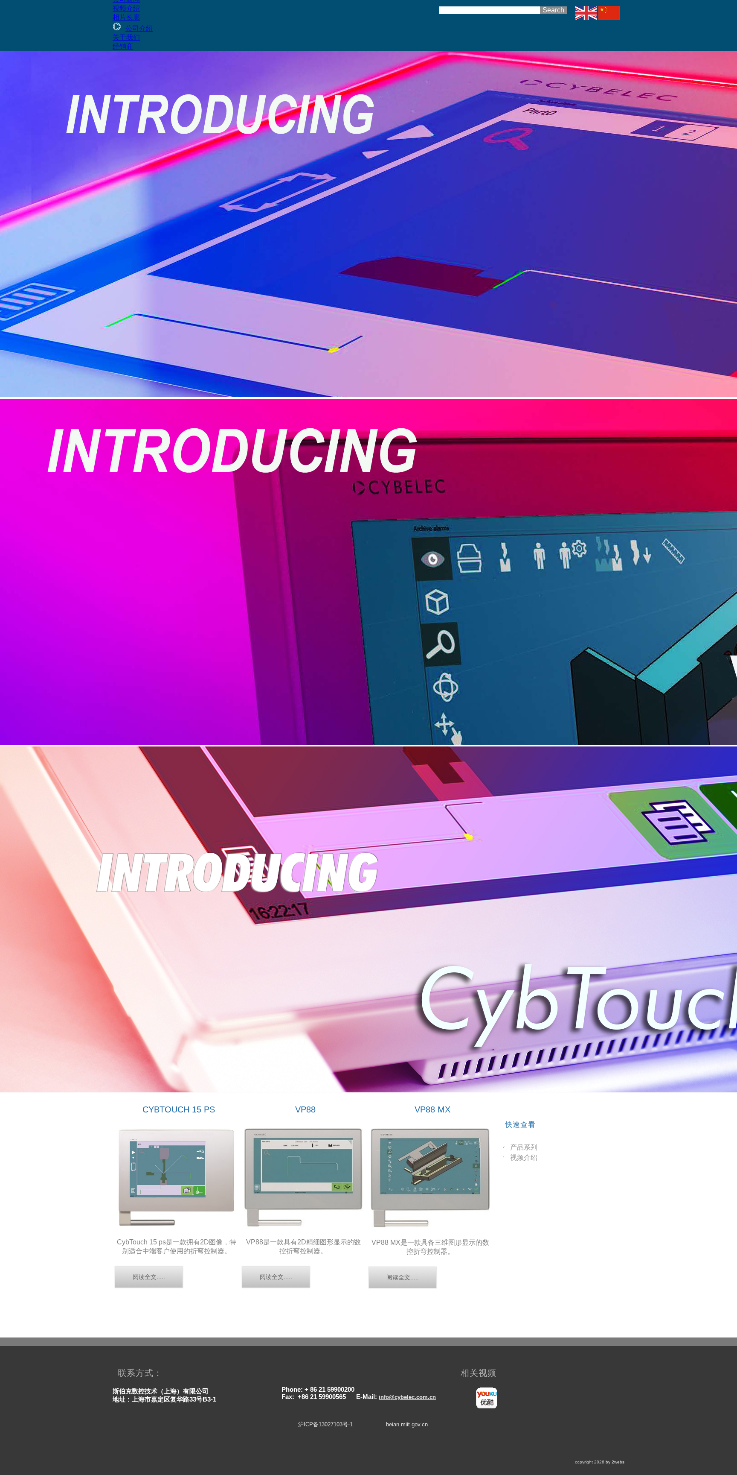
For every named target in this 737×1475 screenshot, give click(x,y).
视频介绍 (523, 1157)
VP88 (305, 1109)
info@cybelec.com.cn (407, 1397)
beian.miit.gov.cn (407, 1424)
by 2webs (615, 1462)
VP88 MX (432, 1109)
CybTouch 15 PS (178, 1109)
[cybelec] (586, 17)
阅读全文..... (149, 1276)
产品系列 (523, 1147)
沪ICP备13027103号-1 (325, 1424)
